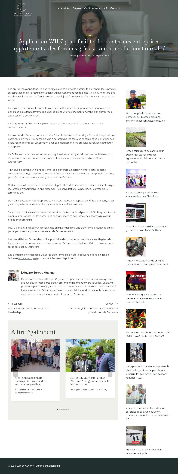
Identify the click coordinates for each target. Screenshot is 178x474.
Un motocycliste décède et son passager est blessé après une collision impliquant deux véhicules (145, 117)
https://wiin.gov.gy (28, 258)
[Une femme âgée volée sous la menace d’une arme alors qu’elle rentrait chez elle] (148, 280)
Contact (115, 8)
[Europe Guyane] (22, 8)
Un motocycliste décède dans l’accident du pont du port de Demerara (94, 308)
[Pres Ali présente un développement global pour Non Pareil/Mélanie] (148, 212)
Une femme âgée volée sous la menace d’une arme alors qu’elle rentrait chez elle (144, 298)
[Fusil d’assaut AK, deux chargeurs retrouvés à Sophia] (148, 435)
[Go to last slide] (15, 373)
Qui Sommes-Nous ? (95, 8)
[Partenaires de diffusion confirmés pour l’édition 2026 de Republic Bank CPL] (148, 318)
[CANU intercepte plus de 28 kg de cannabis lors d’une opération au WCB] (148, 247)
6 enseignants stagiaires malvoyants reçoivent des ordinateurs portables (30, 381)
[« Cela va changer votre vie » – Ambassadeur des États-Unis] (148, 178)
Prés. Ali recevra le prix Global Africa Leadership (28, 308)
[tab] (57, 409)
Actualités (64, 8)
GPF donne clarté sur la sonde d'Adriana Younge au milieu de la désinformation (89, 381)
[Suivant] (110, 373)
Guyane (77, 8)
